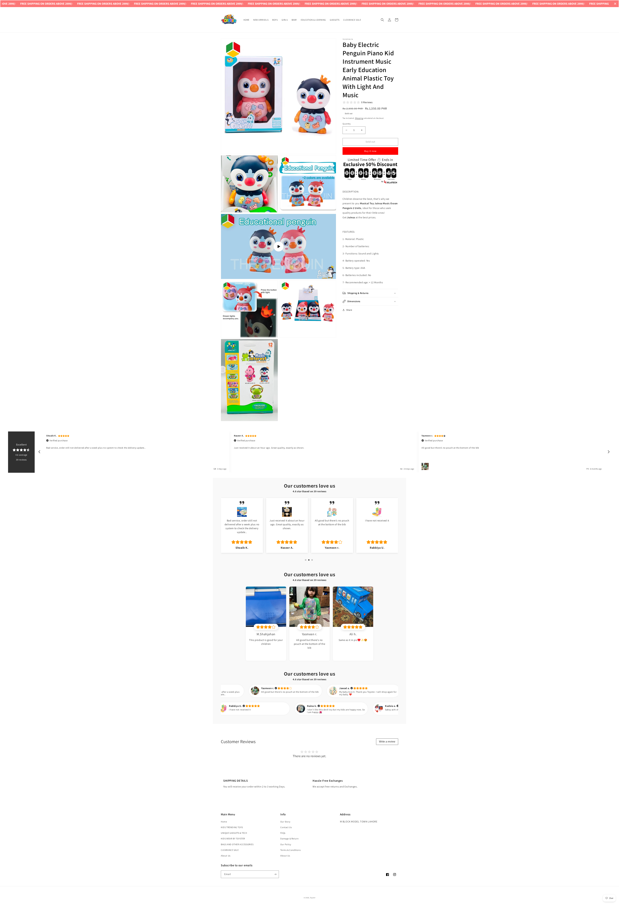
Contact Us (286, 827)
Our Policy (285, 844)
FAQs (282, 832)
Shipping (359, 118)
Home (224, 821)
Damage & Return (289, 838)
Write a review (387, 741)
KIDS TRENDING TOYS (232, 827)
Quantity (347, 123)
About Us (226, 855)
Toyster (312, 898)
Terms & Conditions (290, 850)
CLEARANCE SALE (230, 850)
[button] (382, 19)
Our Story (285, 821)
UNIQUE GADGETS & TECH (234, 832)
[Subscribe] (275, 874)
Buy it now (370, 151)
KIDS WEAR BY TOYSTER (233, 838)
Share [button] (349, 309)
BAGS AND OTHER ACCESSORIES (237, 844)
